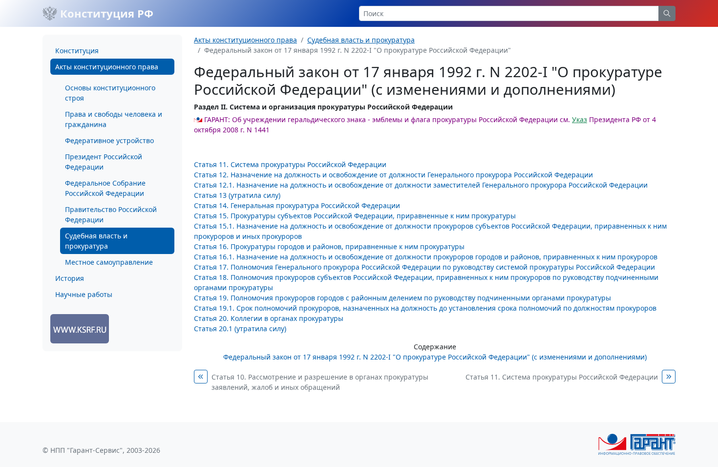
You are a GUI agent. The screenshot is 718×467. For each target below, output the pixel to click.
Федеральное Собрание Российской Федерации (105, 188)
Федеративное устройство (109, 140)
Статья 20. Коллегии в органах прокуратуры (268, 318)
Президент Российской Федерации (103, 161)
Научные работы (83, 294)
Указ (579, 119)
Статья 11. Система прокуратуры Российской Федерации (290, 164)
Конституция (77, 50)
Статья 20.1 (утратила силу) (240, 328)
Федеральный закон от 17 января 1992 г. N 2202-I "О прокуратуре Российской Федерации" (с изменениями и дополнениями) (435, 356)
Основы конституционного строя (110, 93)
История (69, 278)
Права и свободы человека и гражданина (113, 119)
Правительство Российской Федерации (111, 214)
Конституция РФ (105, 13)
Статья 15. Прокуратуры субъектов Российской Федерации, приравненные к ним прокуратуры (355, 215)
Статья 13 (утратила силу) (237, 195)
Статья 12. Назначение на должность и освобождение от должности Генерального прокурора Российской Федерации (393, 174)
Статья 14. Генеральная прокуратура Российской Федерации (297, 205)
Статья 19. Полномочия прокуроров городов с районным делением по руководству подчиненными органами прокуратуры (402, 297)
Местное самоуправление (109, 262)
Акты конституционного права (106, 66)
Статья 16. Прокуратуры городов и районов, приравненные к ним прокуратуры (329, 246)
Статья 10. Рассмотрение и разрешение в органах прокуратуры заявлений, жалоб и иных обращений (319, 382)
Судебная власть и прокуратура (96, 241)
